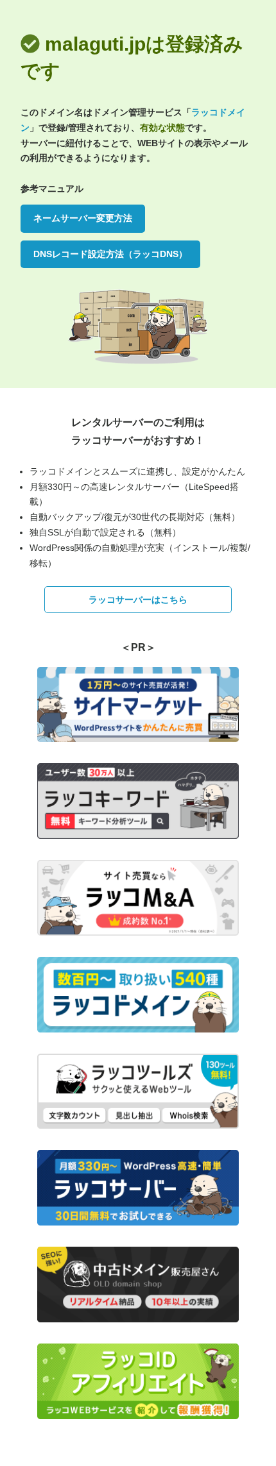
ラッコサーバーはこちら (138, 599)
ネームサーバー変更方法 (82, 218)
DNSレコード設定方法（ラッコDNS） (110, 254)
